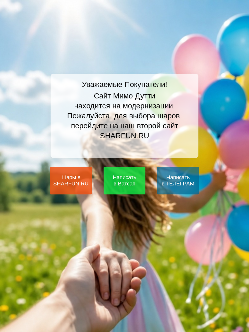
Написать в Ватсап (124, 180)
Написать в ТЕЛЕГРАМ (178, 180)
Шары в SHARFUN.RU (71, 180)
